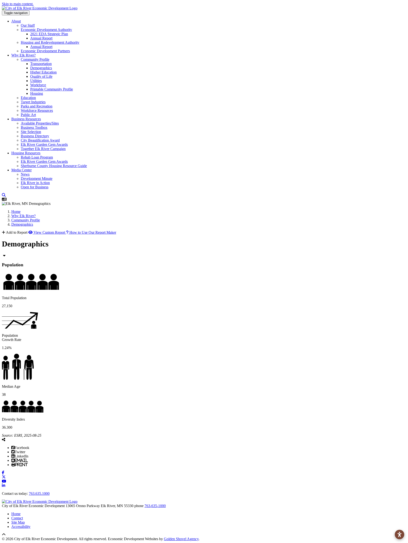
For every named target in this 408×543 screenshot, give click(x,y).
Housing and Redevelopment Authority (50, 42)
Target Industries (33, 102)
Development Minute (36, 179)
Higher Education (43, 72)
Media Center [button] (21, 170)
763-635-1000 (155, 506)
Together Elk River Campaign (43, 149)
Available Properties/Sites (40, 123)
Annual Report (41, 38)
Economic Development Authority (46, 30)
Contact (17, 518)
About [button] (16, 21)
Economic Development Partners (45, 51)
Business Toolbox (34, 127)
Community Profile (35, 59)
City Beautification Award (40, 140)
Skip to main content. (18, 4)
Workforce (38, 85)
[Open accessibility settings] (399, 534)
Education (28, 98)
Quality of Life (41, 76)
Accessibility (20, 527)
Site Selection (31, 132)
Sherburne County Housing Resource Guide (54, 166)
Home (16, 514)
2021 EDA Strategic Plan (49, 34)
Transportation (41, 64)
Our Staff (28, 25)
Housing (36, 93)
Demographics (41, 68)
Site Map (18, 522)
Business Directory (35, 136)
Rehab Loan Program (37, 157)
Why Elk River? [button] (23, 55)
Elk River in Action (35, 183)
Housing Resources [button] (25, 153)
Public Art (28, 115)
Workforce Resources (37, 110)
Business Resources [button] (26, 119)
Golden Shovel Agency (181, 539)
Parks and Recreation (36, 106)
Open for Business (34, 187)
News (25, 174)
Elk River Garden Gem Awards (44, 144)
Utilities (36, 81)
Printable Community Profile (51, 89)
